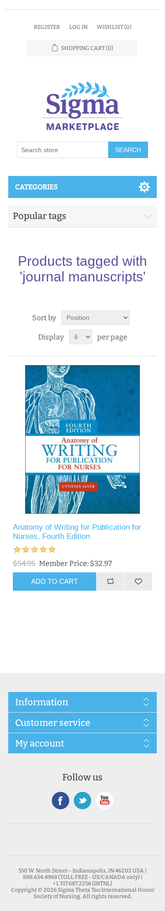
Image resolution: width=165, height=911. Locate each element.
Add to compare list (110, 581)
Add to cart (54, 581)
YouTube (104, 800)
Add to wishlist (138, 581)
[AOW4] (82, 439)
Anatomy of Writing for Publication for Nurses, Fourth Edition (77, 532)
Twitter (82, 800)
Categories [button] (36, 187)
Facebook (60, 800)
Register (47, 27)
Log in (78, 27)
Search (128, 150)
